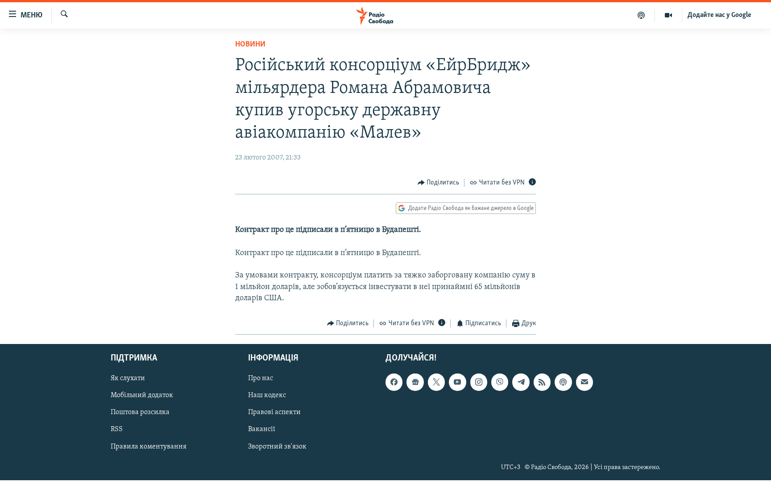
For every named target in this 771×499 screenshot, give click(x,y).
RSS (117, 429)
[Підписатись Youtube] (457, 381)
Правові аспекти (274, 412)
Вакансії (261, 429)
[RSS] (542, 381)
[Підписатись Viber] (499, 381)
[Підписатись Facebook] (394, 381)
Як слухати (128, 378)
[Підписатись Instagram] (478, 381)
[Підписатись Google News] (414, 381)
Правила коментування (149, 446)
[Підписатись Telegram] (520, 381)
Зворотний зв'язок (277, 446)
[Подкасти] (641, 15)
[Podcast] (563, 381)
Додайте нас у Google (719, 15)
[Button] (439, 183)
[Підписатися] (584, 381)
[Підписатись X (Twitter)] (436, 381)
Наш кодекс (267, 395)
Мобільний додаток (142, 395)
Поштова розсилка (140, 412)
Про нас (260, 378)
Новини (250, 45)
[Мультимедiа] (668, 15)
